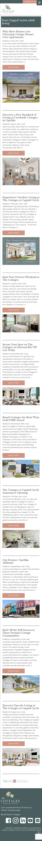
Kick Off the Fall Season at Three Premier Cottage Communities (18, 633)
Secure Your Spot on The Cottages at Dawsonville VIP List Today (19, 347)
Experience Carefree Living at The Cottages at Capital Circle (20, 199)
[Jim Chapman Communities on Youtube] (30, 820)
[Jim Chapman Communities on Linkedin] (23, 820)
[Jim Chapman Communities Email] (38, 820)
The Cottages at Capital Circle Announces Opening (20, 491)
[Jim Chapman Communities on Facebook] (8, 820)
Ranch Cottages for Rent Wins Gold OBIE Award (20, 419)
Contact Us (30, 2)
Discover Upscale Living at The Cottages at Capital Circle (20, 707)
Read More (13, 67)
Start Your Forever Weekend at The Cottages (20, 278)
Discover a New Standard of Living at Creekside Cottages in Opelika (20, 117)
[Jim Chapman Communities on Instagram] (16, 820)
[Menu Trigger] (39, 2)
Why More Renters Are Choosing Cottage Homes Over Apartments (18, 34)
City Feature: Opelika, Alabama (15, 561)
